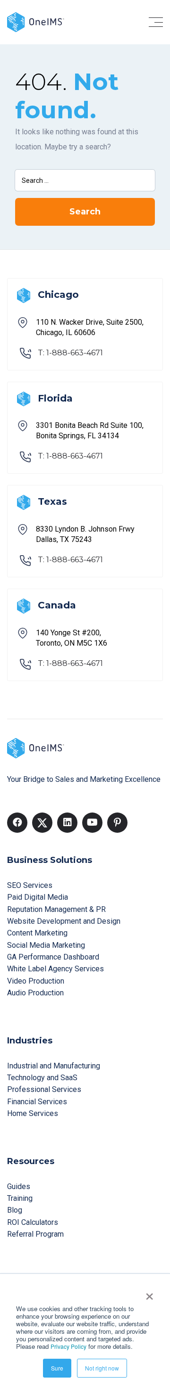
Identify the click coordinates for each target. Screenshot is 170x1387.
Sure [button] (57, 1368)
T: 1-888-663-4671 (70, 352)
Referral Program (35, 1234)
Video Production (35, 981)
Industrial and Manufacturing (53, 1065)
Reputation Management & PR (56, 909)
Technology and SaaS (42, 1077)
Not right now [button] (102, 1368)
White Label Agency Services (55, 968)
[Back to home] (35, 21)
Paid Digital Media (37, 897)
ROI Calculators (32, 1222)
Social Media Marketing (46, 945)
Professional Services (44, 1089)
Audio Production (35, 992)
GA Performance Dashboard (53, 956)
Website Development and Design (63, 921)
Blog (14, 1210)
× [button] (149, 1293)
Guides (18, 1186)
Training (20, 1198)
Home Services (32, 1113)
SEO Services (29, 885)
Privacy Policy (68, 1346)
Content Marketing (37, 932)
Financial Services (37, 1101)
